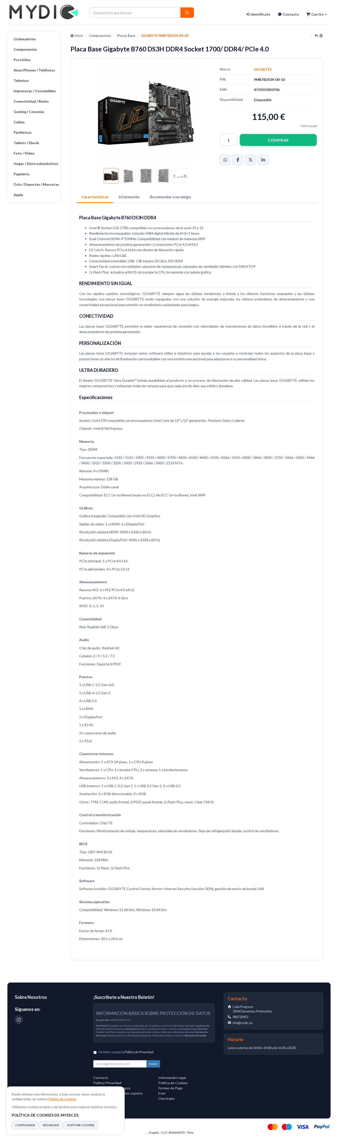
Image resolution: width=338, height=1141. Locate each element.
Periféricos (23, 132)
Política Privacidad (107, 1083)
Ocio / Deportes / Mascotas (36, 184)
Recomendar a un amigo (170, 197)
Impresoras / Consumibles (35, 91)
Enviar (153, 1064)
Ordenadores (25, 39)
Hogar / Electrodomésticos (36, 163)
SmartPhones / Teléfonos (34, 70)
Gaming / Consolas (29, 112)
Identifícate (260, 14)
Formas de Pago (170, 1088)
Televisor (21, 80)
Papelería (21, 174)
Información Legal (172, 1077)
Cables (19, 122)
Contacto (290, 14)
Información (129, 197)
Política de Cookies (62, 1099)
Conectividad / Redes (31, 101)
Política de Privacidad (195, 1035)
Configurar (25, 1125)
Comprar (278, 140)
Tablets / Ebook (26, 143)
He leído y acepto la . (126, 1052)
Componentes (25, 49)
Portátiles (22, 60)
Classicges (166, 1098)
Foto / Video (24, 153)
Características (95, 197)
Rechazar (51, 1125)
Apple (18, 195)
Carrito (317, 14)
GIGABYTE (263, 69)
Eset (162, 1093)
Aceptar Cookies (81, 1125)
